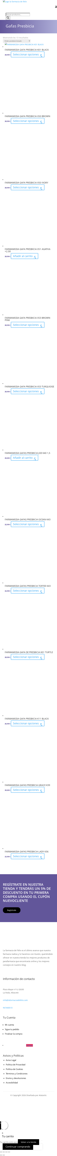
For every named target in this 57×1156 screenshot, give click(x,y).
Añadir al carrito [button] (23, 256)
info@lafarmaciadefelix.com (15, 1000)
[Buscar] (8, 18)
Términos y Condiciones (16, 1073)
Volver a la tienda (28, 1142)
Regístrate (11, 910)
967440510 (7, 1007)
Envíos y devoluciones (16, 1078)
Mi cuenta (9, 1024)
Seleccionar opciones (26, 54)
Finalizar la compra (13, 1033)
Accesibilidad (12, 1082)
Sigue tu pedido (12, 1029)
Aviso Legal (11, 1060)
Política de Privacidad (15, 1064)
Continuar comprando (18, 1146)
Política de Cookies (14, 1069)
